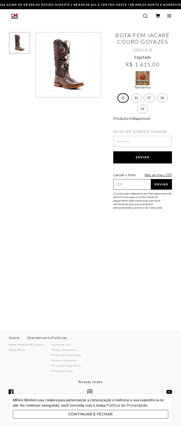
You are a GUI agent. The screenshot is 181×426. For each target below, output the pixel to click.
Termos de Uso (60, 344)
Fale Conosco (35, 344)
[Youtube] (169, 392)
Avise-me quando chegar (140, 132)
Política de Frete (62, 371)
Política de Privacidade (66, 355)
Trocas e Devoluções (64, 349)
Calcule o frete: (124, 175)
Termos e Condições (64, 360)
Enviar (142, 157)
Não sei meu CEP (158, 175)
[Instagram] (90, 392)
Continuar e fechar (90, 414)
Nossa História (18, 344)
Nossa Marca (17, 349)
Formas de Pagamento (66, 365)
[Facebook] (11, 392)
